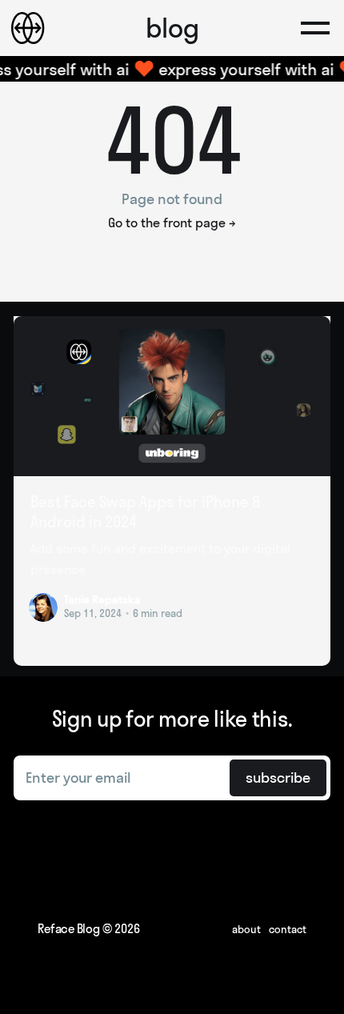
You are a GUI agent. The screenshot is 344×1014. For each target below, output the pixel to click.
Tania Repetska (102, 599)
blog (172, 28)
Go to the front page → (172, 222)
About (246, 929)
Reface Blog (69, 928)
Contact (287, 929)
